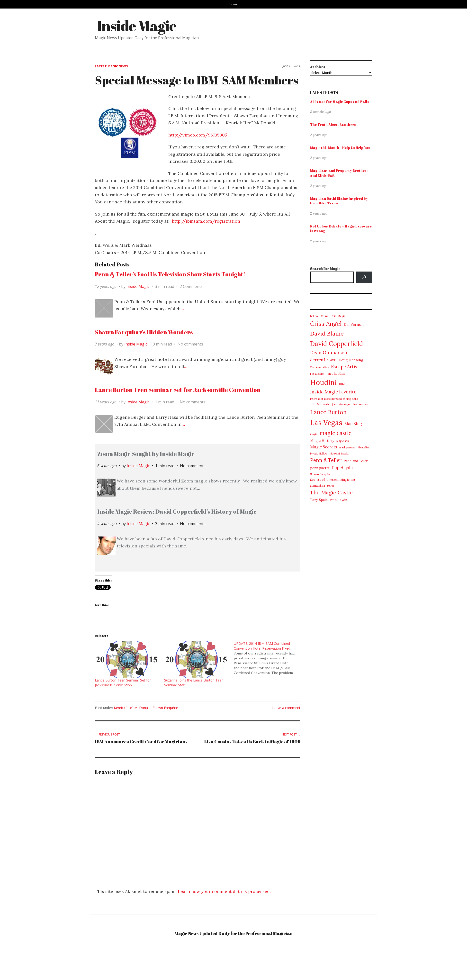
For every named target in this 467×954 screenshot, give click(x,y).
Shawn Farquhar (165, 707)
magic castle (335, 432)
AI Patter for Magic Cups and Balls (339, 101)
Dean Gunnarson (328, 352)
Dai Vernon (354, 324)
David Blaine (327, 333)
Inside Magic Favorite (333, 392)
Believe (314, 316)
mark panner (347, 447)
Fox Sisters (316, 373)
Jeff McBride (320, 404)
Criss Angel (325, 323)
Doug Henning (351, 360)
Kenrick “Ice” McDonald (132, 707)
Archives (317, 66)
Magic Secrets (323, 447)
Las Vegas (326, 422)
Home (233, 4)
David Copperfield (336, 344)
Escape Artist (345, 367)
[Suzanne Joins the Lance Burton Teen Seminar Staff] (196, 659)
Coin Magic (338, 316)
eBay (326, 367)
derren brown (323, 360)
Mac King (353, 423)
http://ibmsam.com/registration (206, 221)
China (324, 316)
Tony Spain (319, 500)
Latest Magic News (111, 66)
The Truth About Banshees (333, 124)
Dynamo (315, 367)
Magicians (342, 441)
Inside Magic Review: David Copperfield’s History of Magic (177, 511)
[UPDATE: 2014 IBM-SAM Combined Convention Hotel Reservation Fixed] (268, 658)
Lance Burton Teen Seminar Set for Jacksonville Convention (177, 390)
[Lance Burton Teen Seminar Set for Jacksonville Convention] (127, 659)
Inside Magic (136, 25)
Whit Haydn (338, 500)
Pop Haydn (342, 467)
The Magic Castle (331, 492)
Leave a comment (286, 707)
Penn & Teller (325, 460)
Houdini (323, 382)
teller (330, 485)
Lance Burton (328, 412)
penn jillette (320, 468)
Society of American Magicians (333, 480)
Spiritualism (317, 485)
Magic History (322, 440)
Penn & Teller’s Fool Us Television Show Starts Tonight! (170, 274)
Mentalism (364, 447)
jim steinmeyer (341, 404)
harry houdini (335, 373)
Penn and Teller (356, 461)
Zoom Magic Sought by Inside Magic (146, 454)
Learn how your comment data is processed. (224, 891)
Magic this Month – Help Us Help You (340, 147)
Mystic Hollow (318, 453)
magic (313, 434)
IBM (342, 384)
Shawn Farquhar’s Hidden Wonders (144, 332)
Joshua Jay (360, 404)
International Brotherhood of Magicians (334, 398)
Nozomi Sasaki (339, 453)
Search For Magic (325, 268)
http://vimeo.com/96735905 (197, 135)
